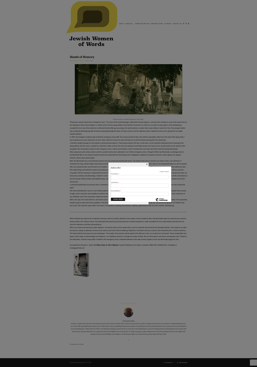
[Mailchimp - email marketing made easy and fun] (161, 201)
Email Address (116, 191)
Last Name (115, 182)
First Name (115, 174)
